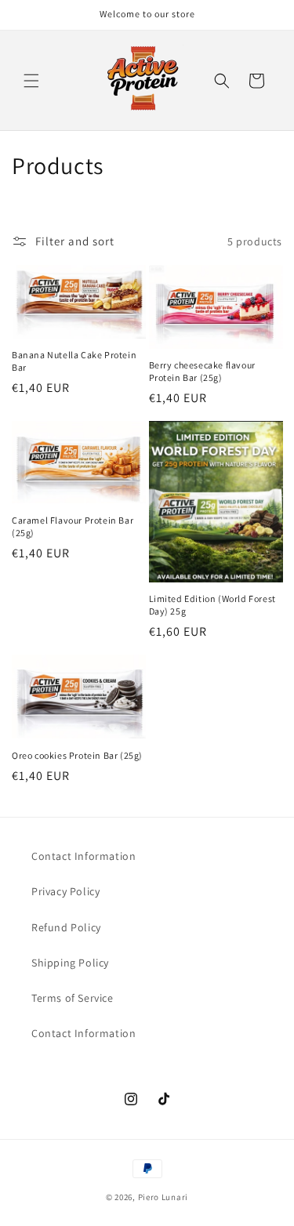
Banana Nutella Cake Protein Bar (74, 361)
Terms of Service (72, 998)
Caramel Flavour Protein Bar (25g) (72, 526)
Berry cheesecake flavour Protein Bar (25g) (202, 371)
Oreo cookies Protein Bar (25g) (77, 755)
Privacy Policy (65, 891)
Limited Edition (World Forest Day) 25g (212, 605)
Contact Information (83, 856)
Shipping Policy (70, 963)
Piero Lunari (163, 1197)
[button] (31, 80)
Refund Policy (66, 927)
